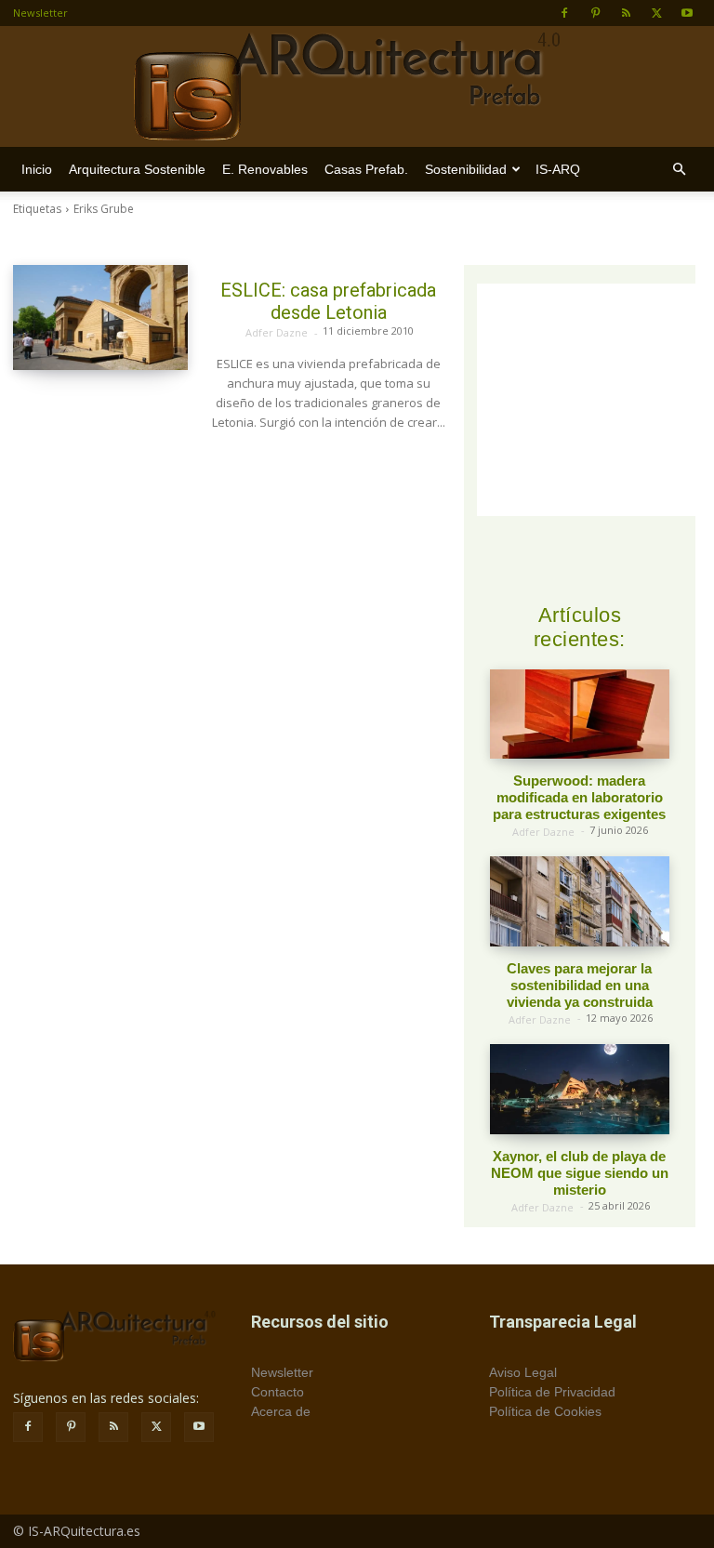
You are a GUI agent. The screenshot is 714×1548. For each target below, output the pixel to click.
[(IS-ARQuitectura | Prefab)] (357, 87)
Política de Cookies (545, 1411)
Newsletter (40, 13)
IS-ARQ (558, 169)
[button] (678, 170)
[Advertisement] (595, 400)
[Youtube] (687, 13)
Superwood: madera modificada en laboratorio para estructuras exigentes (579, 797)
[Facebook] (564, 13)
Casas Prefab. (366, 169)
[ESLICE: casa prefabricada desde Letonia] (100, 317)
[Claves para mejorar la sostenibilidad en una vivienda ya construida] (579, 901)
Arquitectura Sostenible (137, 169)
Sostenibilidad (466, 169)
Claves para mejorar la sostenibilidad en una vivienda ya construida (580, 985)
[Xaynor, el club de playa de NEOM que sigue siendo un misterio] (579, 1089)
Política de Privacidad (552, 1391)
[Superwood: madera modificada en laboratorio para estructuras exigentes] (579, 714)
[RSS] (626, 13)
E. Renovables (265, 169)
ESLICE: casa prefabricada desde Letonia (328, 301)
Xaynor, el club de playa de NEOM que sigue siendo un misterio (579, 1172)
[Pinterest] (595, 13)
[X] (656, 13)
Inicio (36, 169)
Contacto (277, 1391)
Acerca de (281, 1411)
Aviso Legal (523, 1372)
